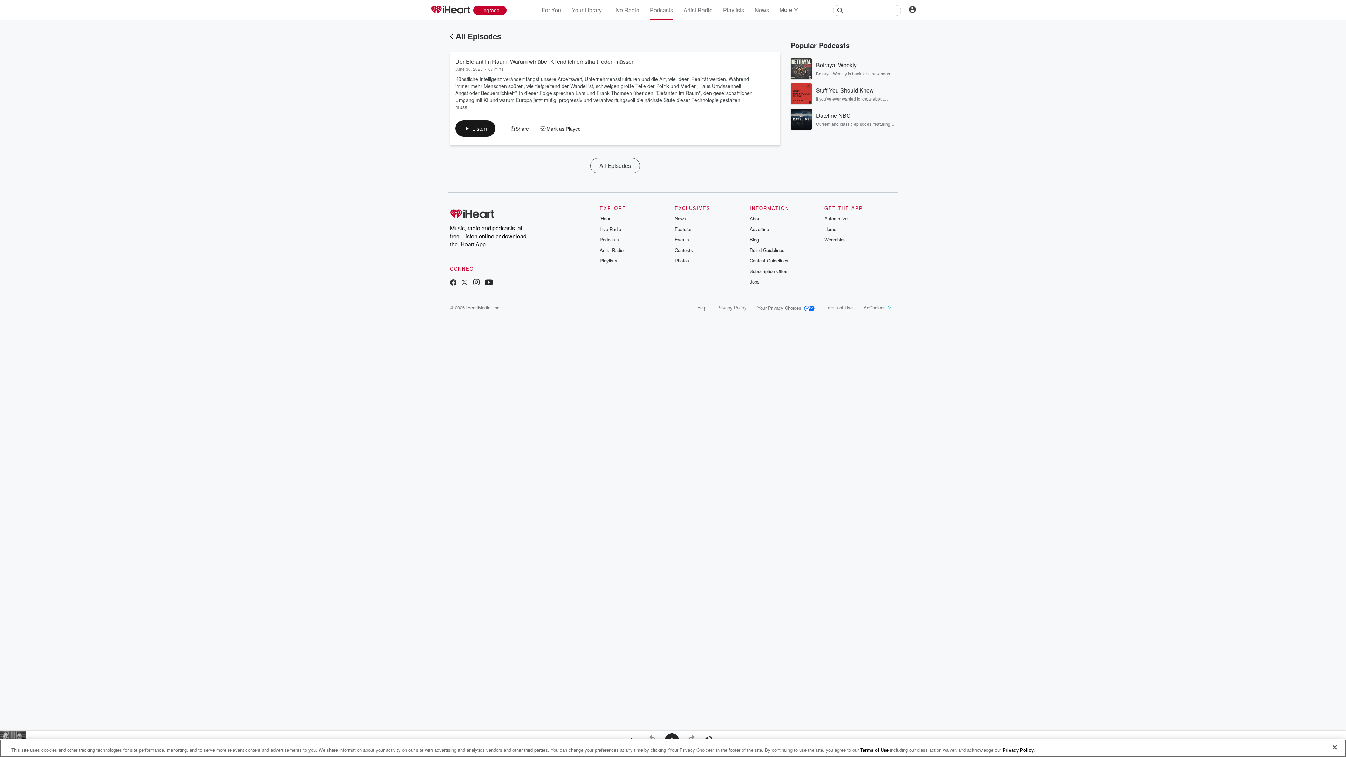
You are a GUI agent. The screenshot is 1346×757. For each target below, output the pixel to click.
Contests (684, 250)
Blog (754, 239)
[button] (475, 128)
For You (551, 10)
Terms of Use (839, 307)
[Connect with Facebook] (453, 283)
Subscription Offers (769, 271)
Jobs (755, 281)
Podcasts (661, 10)
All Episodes (478, 36)
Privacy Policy (732, 307)
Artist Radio (698, 10)
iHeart (606, 218)
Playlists (733, 10)
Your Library (587, 10)
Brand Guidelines (767, 250)
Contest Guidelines (769, 260)
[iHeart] (450, 10)
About (756, 218)
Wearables (835, 239)
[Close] (1334, 747)
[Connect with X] (464, 283)
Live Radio (625, 10)
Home (830, 229)
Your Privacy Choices (779, 308)
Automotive (836, 218)
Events (682, 239)
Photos (682, 260)
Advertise (759, 229)
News (762, 10)
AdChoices (875, 307)
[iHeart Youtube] (489, 283)
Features (684, 229)
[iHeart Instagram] (476, 283)
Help (701, 307)
